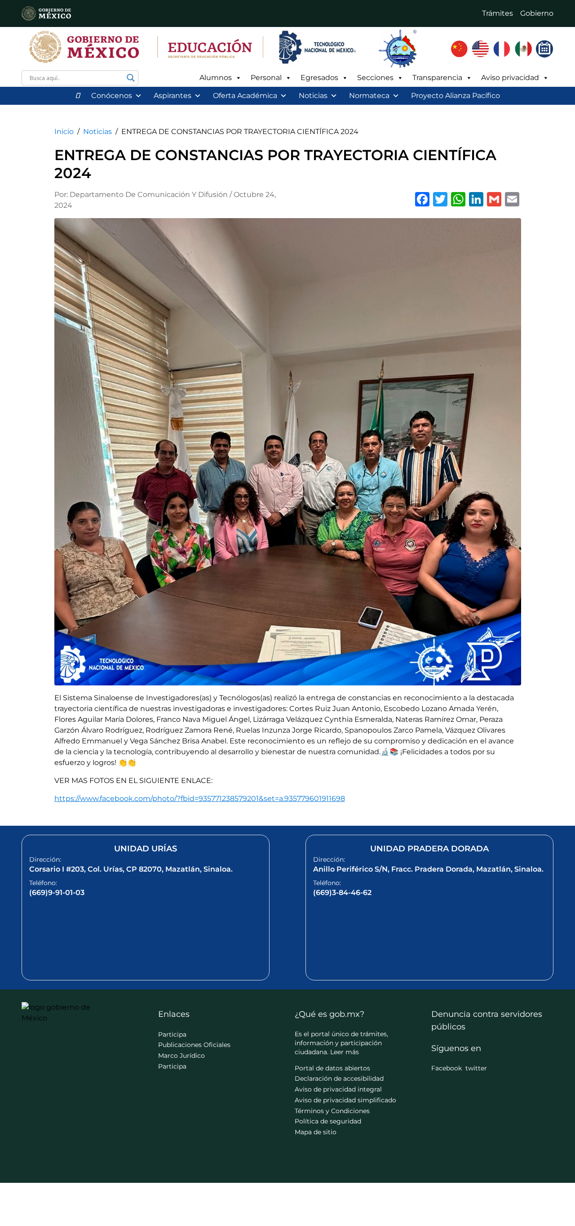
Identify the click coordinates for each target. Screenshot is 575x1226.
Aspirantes (172, 95)
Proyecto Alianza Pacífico (455, 95)
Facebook (446, 1068)
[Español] (523, 49)
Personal (266, 77)
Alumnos (215, 77)
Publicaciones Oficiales (194, 1045)
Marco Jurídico (181, 1055)
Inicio (64, 131)
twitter (476, 1068)
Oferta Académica (245, 95)
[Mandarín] (459, 49)
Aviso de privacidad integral (338, 1089)
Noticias (313, 95)
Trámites (497, 13)
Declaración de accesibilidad (339, 1078)
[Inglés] (481, 49)
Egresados (319, 77)
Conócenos (111, 95)
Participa (172, 1034)
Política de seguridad (328, 1121)
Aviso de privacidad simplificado (345, 1100)
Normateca (369, 95)
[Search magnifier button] (130, 78)
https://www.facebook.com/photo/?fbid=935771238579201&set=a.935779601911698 (199, 798)
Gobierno (536, 13)
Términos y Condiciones (332, 1111)
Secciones (375, 77)
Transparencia (437, 77)
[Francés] (502, 49)
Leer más (344, 1052)
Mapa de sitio (315, 1132)
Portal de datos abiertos (332, 1068)
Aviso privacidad (510, 77)
